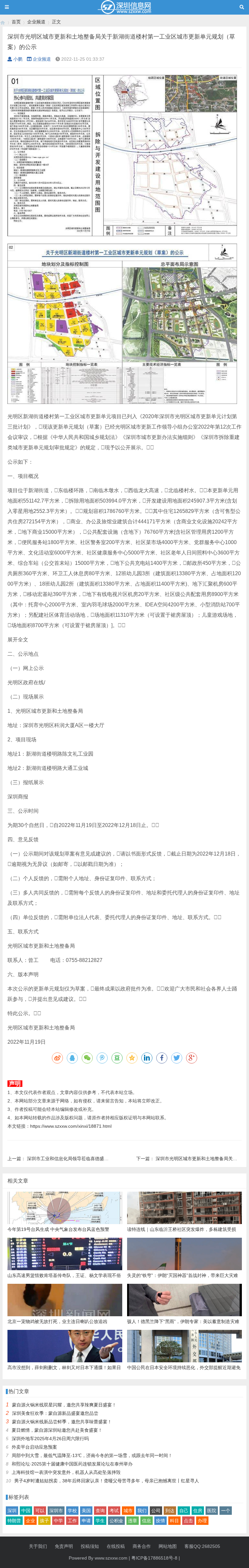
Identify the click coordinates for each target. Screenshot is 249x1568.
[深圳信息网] (2, 22)
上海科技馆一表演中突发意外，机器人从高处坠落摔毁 (66, 1472)
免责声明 (64, 1546)
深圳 (12, 1510)
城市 (128, 1510)
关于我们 (38, 1546)
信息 (146, 1520)
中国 (25, 1510)
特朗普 (14, 1520)
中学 (58, 1520)
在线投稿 (116, 1546)
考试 (114, 1510)
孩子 (44, 1520)
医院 (211, 1510)
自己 (183, 1510)
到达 (169, 1510)
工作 (72, 1520)
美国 (86, 1510)
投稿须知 (90, 1546)
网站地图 (168, 1546)
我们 (142, 1510)
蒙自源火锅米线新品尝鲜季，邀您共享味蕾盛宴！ (62, 1421)
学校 (72, 1510)
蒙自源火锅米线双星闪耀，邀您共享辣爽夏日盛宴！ (64, 1404)
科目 (174, 1520)
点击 (188, 1520)
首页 (16, 21)
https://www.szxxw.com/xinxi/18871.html (71, 1126)
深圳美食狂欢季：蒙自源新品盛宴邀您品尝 (55, 1413)
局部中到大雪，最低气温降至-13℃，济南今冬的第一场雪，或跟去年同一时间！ (92, 1455)
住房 (197, 1510)
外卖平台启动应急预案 (34, 1447)
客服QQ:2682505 (202, 1546)
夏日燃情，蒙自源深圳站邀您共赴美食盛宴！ (57, 1430)
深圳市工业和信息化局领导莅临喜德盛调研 (70, 1158)
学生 (100, 1520)
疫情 (160, 1520)
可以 (39, 1510)
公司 (155, 1510)
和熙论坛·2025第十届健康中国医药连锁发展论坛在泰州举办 (72, 1463)
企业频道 (36, 21)
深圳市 (56, 1510)
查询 (100, 1510)
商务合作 (142, 1546)
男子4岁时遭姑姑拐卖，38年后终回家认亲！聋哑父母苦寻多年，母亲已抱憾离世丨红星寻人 (106, 1480)
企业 (30, 1520)
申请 (86, 1520)
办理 (202, 1520)
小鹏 (17, 59)
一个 (225, 1510)
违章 (132, 1520)
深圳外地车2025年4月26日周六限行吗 (50, 1438)
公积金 (116, 1520)
